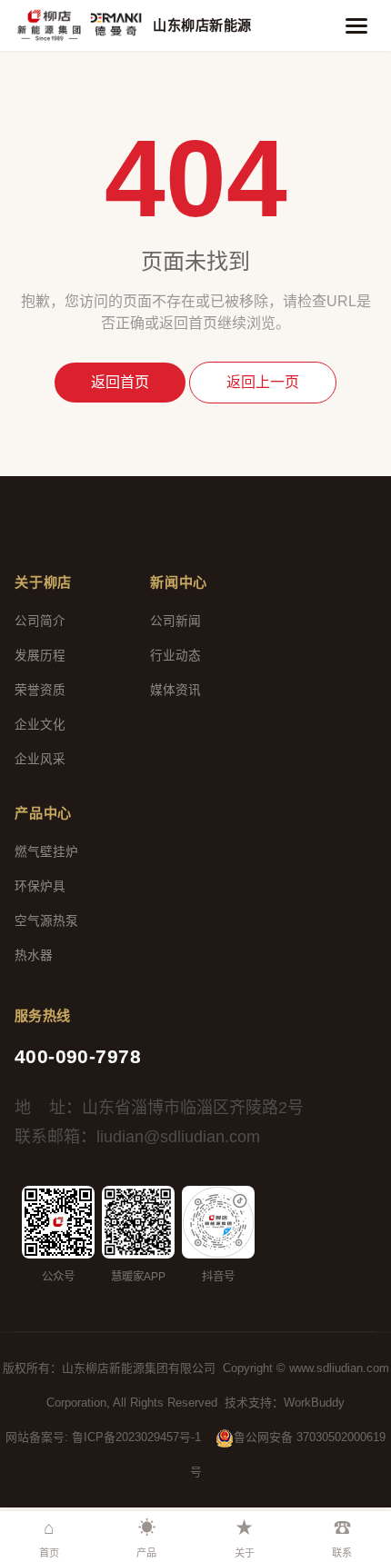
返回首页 (120, 382)
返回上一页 (262, 382)
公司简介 (40, 621)
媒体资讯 (175, 690)
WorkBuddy (314, 1402)
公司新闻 (175, 621)
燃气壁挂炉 (46, 852)
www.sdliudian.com (339, 1368)
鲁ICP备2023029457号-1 (136, 1437)
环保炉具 (40, 886)
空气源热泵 (46, 921)
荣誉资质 (40, 690)
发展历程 (40, 655)
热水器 (34, 955)
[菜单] (356, 25)
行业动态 (175, 655)
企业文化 (40, 724)
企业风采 (40, 759)
